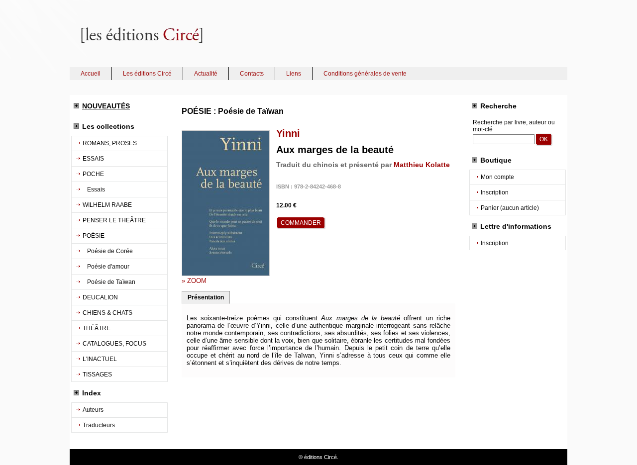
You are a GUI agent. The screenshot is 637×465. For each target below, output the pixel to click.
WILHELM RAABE (107, 204)
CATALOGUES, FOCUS (114, 343)
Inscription (495, 192)
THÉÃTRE (96, 328)
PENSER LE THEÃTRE (114, 220)
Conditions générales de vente (365, 73)
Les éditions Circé (147, 73)
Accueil (91, 73)
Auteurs (93, 409)
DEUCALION (100, 297)
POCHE (93, 174)
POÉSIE (94, 235)
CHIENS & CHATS (107, 312)
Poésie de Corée (108, 251)
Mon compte (497, 177)
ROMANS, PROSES (110, 143)
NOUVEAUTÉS (106, 106)
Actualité (205, 73)
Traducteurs (99, 425)
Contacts (252, 73)
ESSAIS (93, 158)
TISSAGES (97, 374)
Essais (94, 189)
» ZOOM (194, 280)
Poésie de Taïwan (109, 282)
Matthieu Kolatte (422, 165)
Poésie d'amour (106, 266)
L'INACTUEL (100, 359)
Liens (293, 73)
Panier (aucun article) (510, 207)
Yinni (288, 133)
